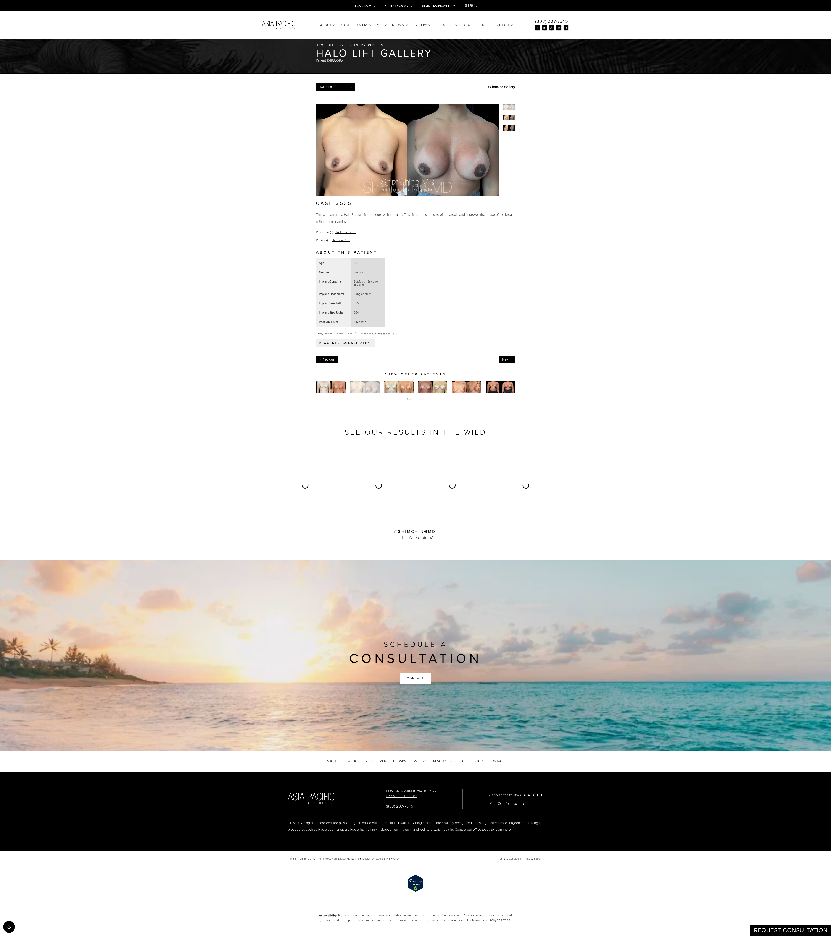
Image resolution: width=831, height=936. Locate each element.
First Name (361, 476)
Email (358, 456)
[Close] (474, 407)
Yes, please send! (415, 520)
